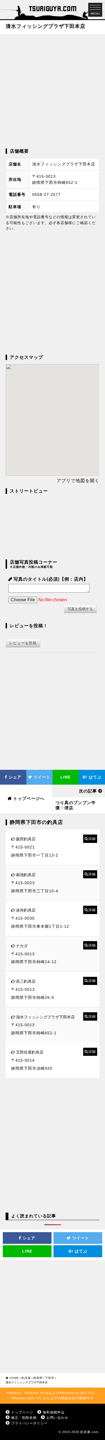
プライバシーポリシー (29, 1423)
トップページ (22, 1412)
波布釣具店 (26, 910)
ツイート (41, 777)
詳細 (92, 839)
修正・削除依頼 (24, 1418)
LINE (65, 777)
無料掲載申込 (54, 1412)
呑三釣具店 (26, 981)
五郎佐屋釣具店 (29, 1052)
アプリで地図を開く (78, 480)
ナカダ (22, 946)
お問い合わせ (57, 1418)
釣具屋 (26, 1377)
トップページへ (29, 798)
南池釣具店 (26, 874)
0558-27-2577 (46, 194)
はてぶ (92, 777)
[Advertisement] (52, 90)
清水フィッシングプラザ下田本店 (45, 1017)
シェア (14, 777)
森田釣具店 (26, 839)
